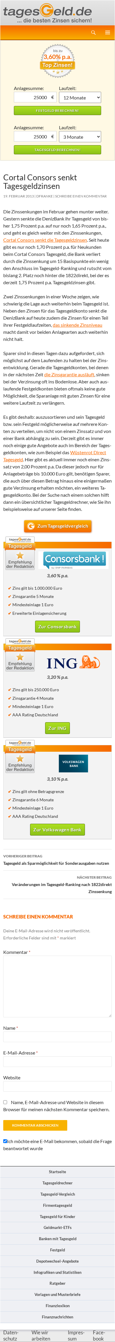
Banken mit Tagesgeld (57, 1238)
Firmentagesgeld (57, 1205)
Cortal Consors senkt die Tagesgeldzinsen (45, 240)
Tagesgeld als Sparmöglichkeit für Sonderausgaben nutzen (56, 860)
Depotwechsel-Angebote (57, 1261)
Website (11, 1077)
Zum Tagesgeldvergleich (62, 526)
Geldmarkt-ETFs (58, 1227)
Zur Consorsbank (57, 626)
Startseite (57, 1171)
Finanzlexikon (58, 1305)
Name (10, 1028)
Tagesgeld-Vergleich (57, 1194)
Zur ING (57, 728)
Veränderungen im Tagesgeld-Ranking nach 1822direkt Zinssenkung (62, 884)
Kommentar (16, 952)
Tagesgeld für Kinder (57, 1216)
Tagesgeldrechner (57, 1183)
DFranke (44, 196)
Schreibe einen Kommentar (81, 196)
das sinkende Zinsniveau (77, 325)
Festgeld (57, 1250)
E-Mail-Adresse (20, 1052)
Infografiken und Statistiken (57, 1272)
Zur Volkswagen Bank (57, 829)
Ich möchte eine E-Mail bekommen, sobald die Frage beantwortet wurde (57, 1144)
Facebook (99, 1335)
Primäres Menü (108, 32)
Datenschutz (11, 1335)
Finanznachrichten (57, 1317)
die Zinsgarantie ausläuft (69, 374)
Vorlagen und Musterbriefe (57, 1294)
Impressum (76, 1335)
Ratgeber (57, 1283)
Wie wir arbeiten (41, 1335)
